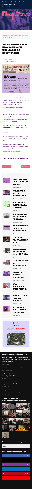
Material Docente (6, 2)
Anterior (7, 166)
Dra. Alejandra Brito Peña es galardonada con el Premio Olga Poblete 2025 (14, 375)
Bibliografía (22, 2)
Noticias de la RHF (13, 61)
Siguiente (24, 166)
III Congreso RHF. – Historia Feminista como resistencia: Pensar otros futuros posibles (13, 391)
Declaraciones (14, 2)
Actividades (6, 61)
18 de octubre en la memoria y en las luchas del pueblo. (20, 219)
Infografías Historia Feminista (9, 4)
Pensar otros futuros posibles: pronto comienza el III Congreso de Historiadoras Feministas (16, 383)
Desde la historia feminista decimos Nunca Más (20, 277)
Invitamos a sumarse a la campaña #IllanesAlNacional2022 (20, 207)
